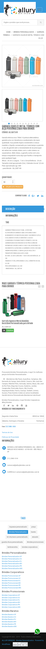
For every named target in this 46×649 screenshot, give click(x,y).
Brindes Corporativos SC (11, 598)
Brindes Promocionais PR (11, 585)
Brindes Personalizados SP (12, 556)
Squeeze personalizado (18, 527)
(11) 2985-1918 (11, 427)
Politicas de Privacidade (10, 437)
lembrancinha (13, 547)
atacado (35, 537)
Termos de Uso (7, 432)
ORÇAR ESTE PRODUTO (13, 187)
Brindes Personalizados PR (12, 566)
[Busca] (40, 22)
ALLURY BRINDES (8, 640)
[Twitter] (8, 406)
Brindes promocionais (35, 542)
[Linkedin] (13, 406)
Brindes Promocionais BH (11, 583)
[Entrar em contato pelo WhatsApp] (37, 631)
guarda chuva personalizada (12, 542)
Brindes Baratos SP (9, 614)
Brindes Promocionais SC (11, 578)
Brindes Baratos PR (9, 624)
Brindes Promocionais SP (11, 576)
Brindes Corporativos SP (11, 595)
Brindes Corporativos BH (11, 602)
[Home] (20, 3)
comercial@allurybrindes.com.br (18, 465)
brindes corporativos (29, 547)
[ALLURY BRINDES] (14, 362)
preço (33, 527)
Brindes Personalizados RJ (12, 561)
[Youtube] (26, 406)
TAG (7, 222)
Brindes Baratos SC (9, 617)
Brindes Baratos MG (9, 626)
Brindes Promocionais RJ (11, 581)
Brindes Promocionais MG (11, 588)
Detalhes (10, 330)
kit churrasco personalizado (17, 537)
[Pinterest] (17, 406)
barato (33, 532)
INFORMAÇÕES (11, 215)
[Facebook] (4, 406)
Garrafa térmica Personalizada (13, 395)
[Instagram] (22, 406)
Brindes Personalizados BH (12, 563)
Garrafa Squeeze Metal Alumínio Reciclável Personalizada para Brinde (17, 322)
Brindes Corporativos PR (11, 605)
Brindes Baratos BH (9, 622)
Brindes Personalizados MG (12, 568)
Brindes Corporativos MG (11, 607)
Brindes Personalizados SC (12, 559)
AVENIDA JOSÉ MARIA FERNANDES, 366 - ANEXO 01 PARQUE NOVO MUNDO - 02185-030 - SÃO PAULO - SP (25, 449)
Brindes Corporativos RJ (11, 600)
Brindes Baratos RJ (9, 619)
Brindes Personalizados (18, 532)
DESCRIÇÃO (10, 209)
